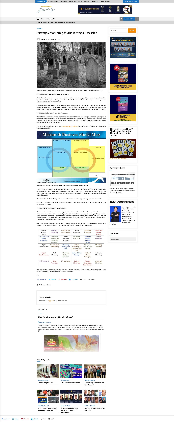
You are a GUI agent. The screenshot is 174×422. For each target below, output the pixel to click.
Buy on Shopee (122, 158)
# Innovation (64, 1)
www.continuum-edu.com (70, 126)
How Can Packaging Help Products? (55, 317)
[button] (121, 19)
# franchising (95, 1)
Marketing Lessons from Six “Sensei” (94, 384)
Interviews (50, 19)
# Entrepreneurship (53, 1)
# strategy (87, 1)
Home (42, 19)
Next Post (41, 309)
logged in (51, 301)
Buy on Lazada (114, 158)
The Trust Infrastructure (70, 383)
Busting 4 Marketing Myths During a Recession (67, 33)
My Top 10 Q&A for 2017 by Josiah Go (95, 409)
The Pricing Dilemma (46, 383)
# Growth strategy (105, 1)
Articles (39, 28)
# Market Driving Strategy (75, 1)
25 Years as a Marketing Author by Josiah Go (47, 409)
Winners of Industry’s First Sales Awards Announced (69, 410)
